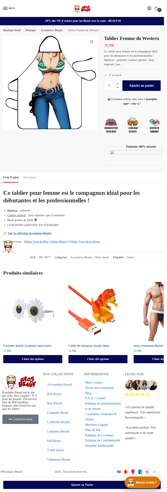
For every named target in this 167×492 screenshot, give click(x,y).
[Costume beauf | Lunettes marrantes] (32, 311)
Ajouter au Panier (82, 484)
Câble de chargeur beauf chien (88, 345)
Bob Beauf (54, 394)
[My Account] (149, 8)
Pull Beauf (54, 440)
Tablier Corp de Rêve (36, 241)
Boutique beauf (12, 30)
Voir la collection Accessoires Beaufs (29, 233)
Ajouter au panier (141, 85)
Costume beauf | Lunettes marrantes (27, 345)
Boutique (31, 30)
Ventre (130, 257)
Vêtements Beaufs (58, 459)
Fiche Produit (11, 177)
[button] (91, 41)
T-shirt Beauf (55, 450)
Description (29, 177)
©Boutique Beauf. (11, 471)
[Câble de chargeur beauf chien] (97, 311)
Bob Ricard (54, 403)
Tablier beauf (101, 257)
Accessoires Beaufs (52, 30)
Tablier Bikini (58, 241)
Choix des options (33, 359)
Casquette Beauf (57, 412)
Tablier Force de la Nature (85, 241)
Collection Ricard (58, 422)
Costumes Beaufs (58, 431)
